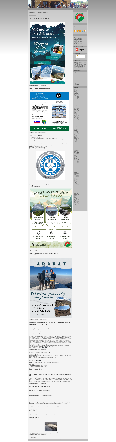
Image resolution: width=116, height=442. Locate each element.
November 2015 (76, 176)
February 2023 (76, 126)
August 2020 (76, 139)
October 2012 (76, 202)
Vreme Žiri (81, 27)
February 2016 (76, 173)
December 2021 (76, 131)
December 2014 (76, 185)
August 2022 (76, 129)
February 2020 (76, 143)
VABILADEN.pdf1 (32, 360)
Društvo (75, 73)
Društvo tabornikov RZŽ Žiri (78, 38)
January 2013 (76, 200)
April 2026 (75, 92)
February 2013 (76, 199)
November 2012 (76, 201)
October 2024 (76, 109)
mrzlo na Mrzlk (34, 417)
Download (44, 347)
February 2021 (76, 136)
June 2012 (75, 205)
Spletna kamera (76, 42)
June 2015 (75, 181)
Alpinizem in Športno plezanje (42, 414)
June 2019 (75, 148)
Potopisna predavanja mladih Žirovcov (41, 185)
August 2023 (76, 120)
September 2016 (76, 170)
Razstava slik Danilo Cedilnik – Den (40, 353)
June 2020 (75, 140)
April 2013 (75, 198)
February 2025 (76, 105)
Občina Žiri (75, 40)
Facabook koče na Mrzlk (78, 39)
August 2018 (76, 156)
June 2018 (75, 157)
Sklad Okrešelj (61, 139)
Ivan (39, 19)
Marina (38, 418)
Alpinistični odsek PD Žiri (78, 37)
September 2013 (76, 194)
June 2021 (75, 134)
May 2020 (75, 141)
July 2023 (75, 121)
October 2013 (76, 193)
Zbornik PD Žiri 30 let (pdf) (78, 43)
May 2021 (75, 135)
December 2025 (76, 96)
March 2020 (76, 142)
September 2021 (76, 133)
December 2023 (76, 117)
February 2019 (76, 150)
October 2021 (76, 132)
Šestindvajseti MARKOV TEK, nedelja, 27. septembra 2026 (80, 63)
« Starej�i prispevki (32, 15)
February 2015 (76, 184)
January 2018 (76, 160)
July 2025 (75, 100)
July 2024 (75, 112)
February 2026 (76, 94)
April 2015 (75, 183)
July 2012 (75, 204)
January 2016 (76, 174)
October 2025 (76, 98)
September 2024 (76, 110)
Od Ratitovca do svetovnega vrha (39, 386)
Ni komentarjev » (53, 414)
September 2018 (76, 155)
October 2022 (76, 128)
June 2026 (75, 90)
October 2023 (76, 118)
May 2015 (75, 182)
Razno (38, 85)
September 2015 (76, 178)
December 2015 (76, 175)
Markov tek (75, 75)
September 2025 (76, 99)
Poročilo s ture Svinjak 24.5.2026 (79, 65)
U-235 (75, 83)
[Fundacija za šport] (80, 56)
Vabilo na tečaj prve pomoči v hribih (35, 347)
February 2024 (76, 115)
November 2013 (76, 192)
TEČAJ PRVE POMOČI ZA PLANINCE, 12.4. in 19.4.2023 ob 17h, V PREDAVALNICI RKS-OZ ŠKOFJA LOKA (49, 323)
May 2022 (75, 130)
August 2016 (76, 171)
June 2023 (75, 122)
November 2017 (76, 162)
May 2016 (75, 172)
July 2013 (75, 195)
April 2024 (75, 114)
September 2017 (76, 164)
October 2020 (76, 137)
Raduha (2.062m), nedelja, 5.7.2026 (80, 64)
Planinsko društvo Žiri (38, 1)
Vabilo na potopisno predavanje (39, 18)
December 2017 (76, 161)
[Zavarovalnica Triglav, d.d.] (80, 49)
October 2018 (76, 154)
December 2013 (76, 191)
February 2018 (76, 159)
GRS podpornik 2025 (35, 136)
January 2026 (76, 95)
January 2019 (76, 151)
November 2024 (76, 108)
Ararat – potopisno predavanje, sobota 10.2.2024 (44, 253)
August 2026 (76, 89)
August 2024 (76, 111)
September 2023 (76, 119)
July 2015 (75, 180)
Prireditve (75, 81)
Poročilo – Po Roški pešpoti (78, 67)
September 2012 (76, 203)
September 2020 (76, 138)
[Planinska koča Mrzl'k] (75, 31)
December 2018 (76, 152)
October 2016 (76, 169)
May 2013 (75, 197)
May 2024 (75, 113)
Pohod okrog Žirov (77, 80)
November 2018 (76, 153)
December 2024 (76, 107)
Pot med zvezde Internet (33, 412)
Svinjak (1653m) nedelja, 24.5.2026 (79, 66)
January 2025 (76, 106)
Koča (38, 181)
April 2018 (75, 158)
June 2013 (75, 196)
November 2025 (76, 97)
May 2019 (75, 149)
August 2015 (76, 179)
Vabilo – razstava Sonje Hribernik (39, 88)
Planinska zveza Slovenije (78, 41)
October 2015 (76, 177)
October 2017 (76, 163)
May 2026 (75, 91)
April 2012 (75, 206)
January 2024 (76, 116)
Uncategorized (76, 84)
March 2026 (76, 93)
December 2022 (76, 127)
